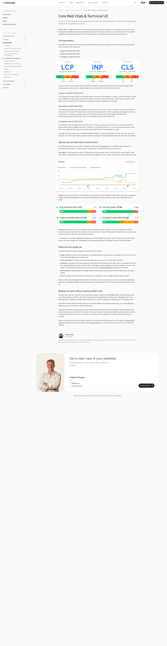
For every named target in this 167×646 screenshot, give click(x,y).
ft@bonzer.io (76, 383)
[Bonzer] (9, 2)
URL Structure (8, 77)
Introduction (7, 46)
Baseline (5, 18)
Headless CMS (8, 72)
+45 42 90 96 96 (77, 386)
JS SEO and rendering (105, 268)
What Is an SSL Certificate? (11, 74)
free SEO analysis (94, 323)
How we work (7, 14)
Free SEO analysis (145, 385)
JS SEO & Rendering (9, 61)
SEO (67, 10)
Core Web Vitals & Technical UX (12, 58)
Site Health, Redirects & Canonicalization (10, 54)
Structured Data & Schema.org (12, 64)
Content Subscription (9, 24)
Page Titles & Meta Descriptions (12, 66)
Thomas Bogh (69, 335)
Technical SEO (76, 10)
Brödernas (105, 146)
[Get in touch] (144, 2)
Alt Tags (6, 69)
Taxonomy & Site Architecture (12, 51)
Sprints (5, 21)
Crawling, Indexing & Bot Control (12, 48)
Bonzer (60, 10)
